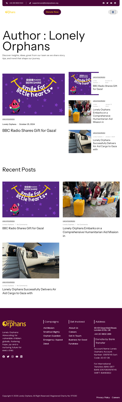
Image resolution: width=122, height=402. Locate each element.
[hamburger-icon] (112, 12)
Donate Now (52, 12)
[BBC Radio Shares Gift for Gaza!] (33, 94)
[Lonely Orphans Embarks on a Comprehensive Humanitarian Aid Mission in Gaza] (84, 111)
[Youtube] (111, 3)
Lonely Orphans (9, 124)
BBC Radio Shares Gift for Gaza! (29, 130)
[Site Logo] (10, 12)
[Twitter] (107, 3)
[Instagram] (12, 356)
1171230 (74, 396)
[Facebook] (104, 3)
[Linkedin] (115, 3)
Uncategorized (8, 119)
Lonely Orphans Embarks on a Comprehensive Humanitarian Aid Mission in (102, 115)
